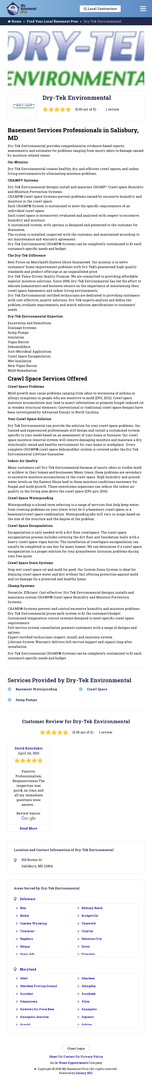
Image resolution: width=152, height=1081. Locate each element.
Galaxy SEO (84, 1073)
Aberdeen (88, 978)
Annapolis (89, 1009)
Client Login (76, 1048)
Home (16, 21)
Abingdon (89, 986)
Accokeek (89, 994)
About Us (55, 1056)
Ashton (87, 1024)
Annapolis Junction (34, 1017)
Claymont (27, 931)
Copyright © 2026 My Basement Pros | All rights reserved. (77, 1069)
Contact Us (71, 1056)
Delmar (25, 946)
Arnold (25, 1024)
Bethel (24, 916)
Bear (23, 908)
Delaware (27, 899)
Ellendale (88, 954)
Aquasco (88, 1017)
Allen (86, 1001)
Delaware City (92, 939)
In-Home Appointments (71, 1063)
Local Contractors (102, 9)
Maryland (28, 969)
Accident (26, 994)
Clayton (87, 931)
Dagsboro (26, 939)
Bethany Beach (92, 908)
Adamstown (28, 1001)
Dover (86, 946)
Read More (28, 828)
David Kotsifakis (29, 748)
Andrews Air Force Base (37, 1009)
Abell (24, 978)
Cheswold (89, 923)
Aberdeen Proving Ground (38, 986)
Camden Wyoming (33, 923)
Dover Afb (27, 954)
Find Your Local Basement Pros (52, 21)
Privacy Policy (92, 1056)
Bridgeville (90, 916)
